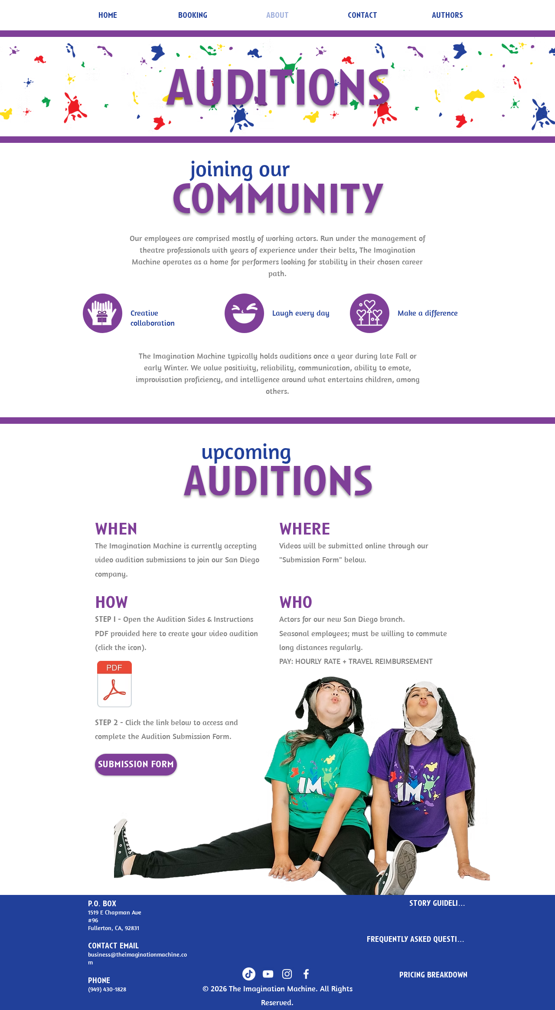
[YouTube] (267, 973)
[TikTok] (248, 973)
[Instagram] (287, 973)
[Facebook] (306, 973)
